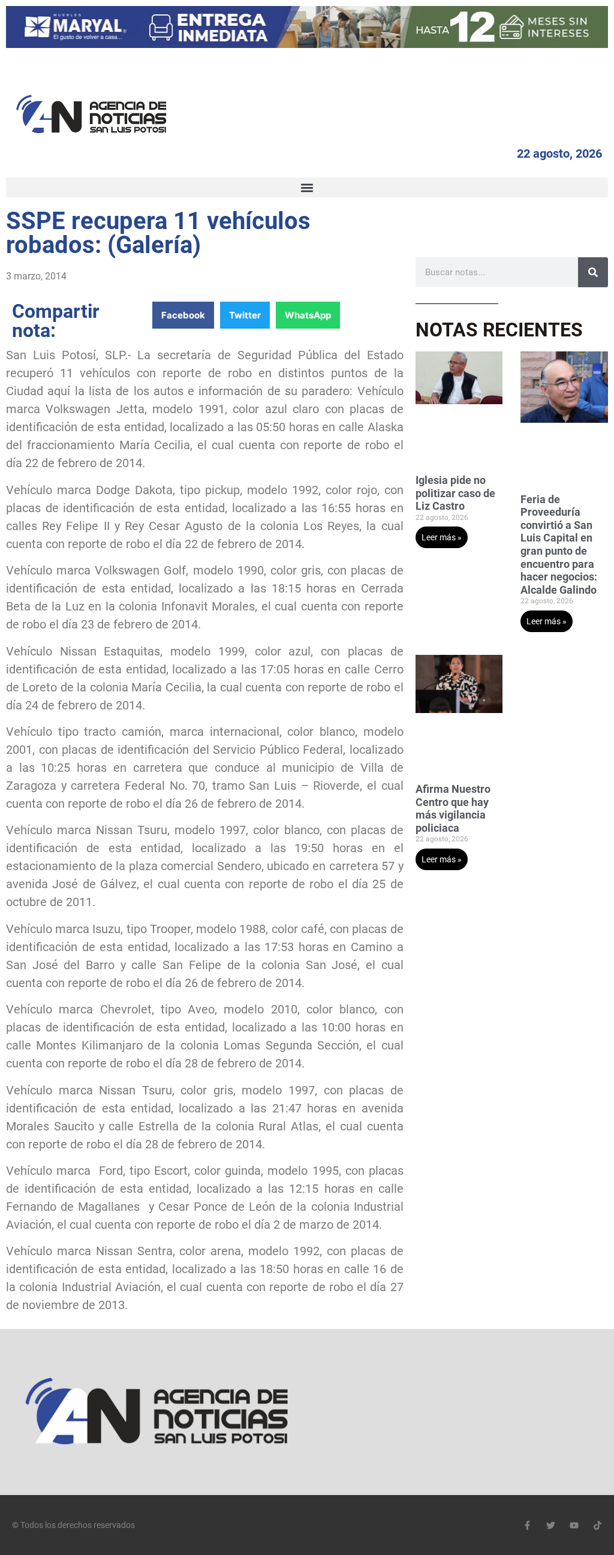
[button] (307, 187)
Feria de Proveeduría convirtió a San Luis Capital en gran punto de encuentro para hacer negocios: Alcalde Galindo (558, 544)
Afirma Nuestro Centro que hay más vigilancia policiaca (453, 808)
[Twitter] (550, 1525)
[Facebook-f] (527, 1525)
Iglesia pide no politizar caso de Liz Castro (455, 493)
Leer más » (442, 537)
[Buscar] (593, 272)
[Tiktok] (597, 1525)
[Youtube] (574, 1525)
